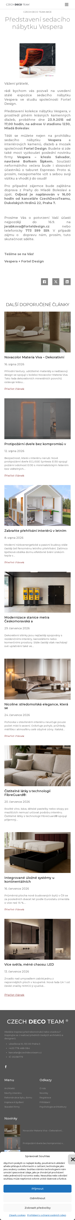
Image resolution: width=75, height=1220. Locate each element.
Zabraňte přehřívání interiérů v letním (35, 531)
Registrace (45, 1097)
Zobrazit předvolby (38, 1207)
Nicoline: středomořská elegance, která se (36, 706)
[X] (55, 281)
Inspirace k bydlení (14, 1102)
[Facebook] (44, 281)
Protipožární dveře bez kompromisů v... (43, 1143)
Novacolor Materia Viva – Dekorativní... (43, 1130)
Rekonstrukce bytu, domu (18, 1097)
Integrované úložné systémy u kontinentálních (29, 880)
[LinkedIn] (67, 281)
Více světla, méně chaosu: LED (29, 964)
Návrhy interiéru (13, 1093)
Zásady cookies (17, 1215)
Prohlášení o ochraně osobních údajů (46, 1215)
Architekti (9, 1088)
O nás (43, 1088)
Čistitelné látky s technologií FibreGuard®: (27, 793)
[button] (70, 1156)
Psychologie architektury (53, 1107)
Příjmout (37, 1188)
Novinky (44, 1093)
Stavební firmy (12, 1107)
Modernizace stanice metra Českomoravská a (26, 619)
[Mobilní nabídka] (66, 4)
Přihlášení (45, 1102)
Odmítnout (37, 1198)
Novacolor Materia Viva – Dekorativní (34, 357)
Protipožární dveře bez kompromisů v (35, 444)
